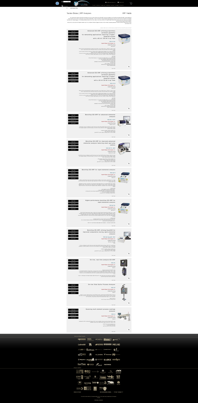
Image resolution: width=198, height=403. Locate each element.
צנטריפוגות (104, 396)
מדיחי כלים (100, 396)
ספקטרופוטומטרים (94, 396)
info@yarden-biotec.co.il (111, 2)
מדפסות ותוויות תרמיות (86, 396)
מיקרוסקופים (109, 396)
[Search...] (62, 1)
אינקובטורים (114, 396)
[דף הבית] (67, 8)
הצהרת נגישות (77, 392)
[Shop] (129, 66)
